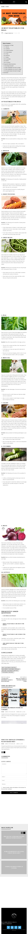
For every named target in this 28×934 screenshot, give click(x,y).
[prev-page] (2, 752)
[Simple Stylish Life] (2, 33)
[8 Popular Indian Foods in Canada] (14, 697)
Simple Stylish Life (9, 33)
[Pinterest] (15, 927)
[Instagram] (12, 927)
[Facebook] (8, 927)
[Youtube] (19, 927)
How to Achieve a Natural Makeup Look (21, 680)
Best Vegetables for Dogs (9, 667)
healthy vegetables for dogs (10, 670)
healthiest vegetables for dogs (11, 669)
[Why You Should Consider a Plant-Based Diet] (14, 729)
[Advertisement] (14, 297)
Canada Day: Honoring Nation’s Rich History (7, 680)
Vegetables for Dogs (7, 672)
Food (7, 6)
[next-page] (4, 752)
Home (3, 6)
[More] (18, 36)
